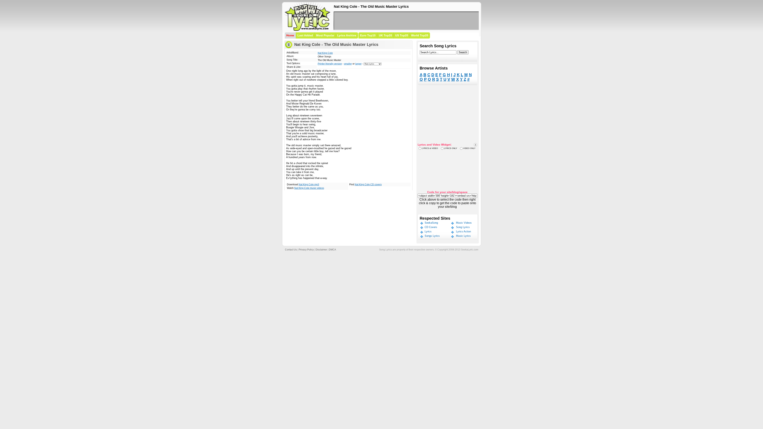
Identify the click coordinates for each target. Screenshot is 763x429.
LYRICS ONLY (450, 148)
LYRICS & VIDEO (430, 148)
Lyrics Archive (346, 35)
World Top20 (419, 35)
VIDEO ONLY (469, 148)
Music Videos (464, 222)
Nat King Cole (325, 53)
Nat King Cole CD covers (368, 184)
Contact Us (291, 249)
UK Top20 (385, 35)
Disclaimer (321, 249)
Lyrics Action (463, 231)
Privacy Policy (306, 249)
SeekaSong (431, 222)
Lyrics (428, 231)
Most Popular (325, 35)
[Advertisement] (406, 21)
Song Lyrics (463, 227)
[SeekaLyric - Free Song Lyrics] (307, 30)
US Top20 (401, 35)
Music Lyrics (463, 235)
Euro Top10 (368, 35)
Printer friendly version (330, 63)
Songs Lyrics (432, 235)
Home (290, 35)
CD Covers (431, 227)
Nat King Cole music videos (309, 188)
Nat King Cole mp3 (309, 184)
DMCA (332, 249)
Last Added (305, 35)
